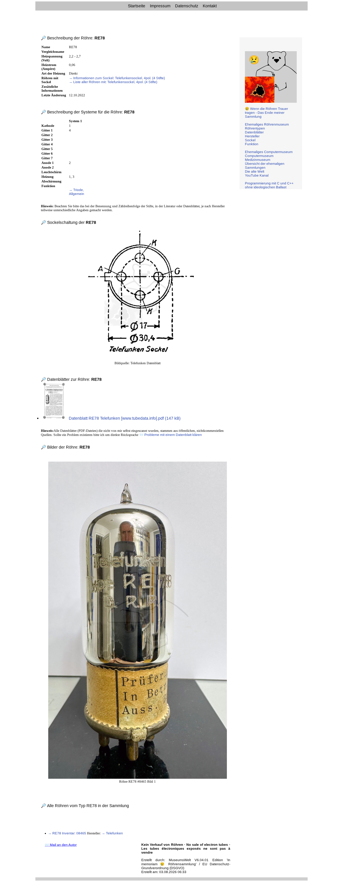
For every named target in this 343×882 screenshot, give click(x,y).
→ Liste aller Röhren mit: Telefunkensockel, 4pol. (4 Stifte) (113, 82)
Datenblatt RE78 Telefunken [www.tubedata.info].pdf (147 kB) (124, 418)
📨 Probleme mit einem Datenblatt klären (170, 435)
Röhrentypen (255, 128)
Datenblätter (254, 132)
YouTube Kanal (257, 175)
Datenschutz (186, 6)
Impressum (160, 6)
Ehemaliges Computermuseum (269, 152)
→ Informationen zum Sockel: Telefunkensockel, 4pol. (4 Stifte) (117, 78)
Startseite (136, 6)
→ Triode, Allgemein (76, 192)
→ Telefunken (112, 833)
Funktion (251, 144)
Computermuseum (259, 156)
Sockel (250, 140)
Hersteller (252, 136)
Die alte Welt (254, 171)
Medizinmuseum (257, 160)
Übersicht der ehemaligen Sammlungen (264, 165)
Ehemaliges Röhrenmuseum (267, 124)
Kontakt (210, 6)
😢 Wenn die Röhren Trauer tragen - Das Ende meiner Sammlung (266, 112)
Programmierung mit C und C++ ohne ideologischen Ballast (269, 185)
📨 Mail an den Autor (61, 845)
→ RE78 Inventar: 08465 (67, 833)
